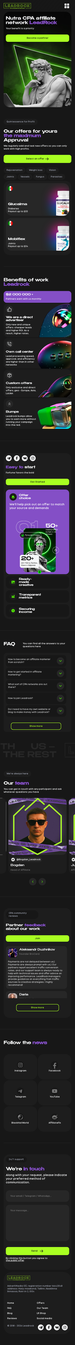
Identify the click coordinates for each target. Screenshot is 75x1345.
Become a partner (37, 38)
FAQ (9, 1308)
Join (37, 938)
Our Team (42, 1308)
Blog (9, 1313)
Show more (36, 726)
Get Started (37, 482)
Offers (40, 1303)
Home (10, 1303)
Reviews (12, 1318)
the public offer (15, 1260)
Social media (44, 1318)
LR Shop (41, 1313)
